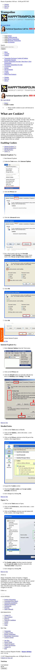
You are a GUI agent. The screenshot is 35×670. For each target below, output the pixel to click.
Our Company (8, 617)
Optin (6, 625)
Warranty (7, 607)
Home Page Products (10, 74)
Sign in (6, 7)
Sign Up (6, 6)
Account (6, 53)
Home (6, 103)
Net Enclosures (8, 69)
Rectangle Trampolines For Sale (13, 64)
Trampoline (7, 631)
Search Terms (8, 642)
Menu (6, 52)
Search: (3, 45)
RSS (5, 648)
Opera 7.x (7, 151)
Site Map (6, 640)
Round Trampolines (10, 634)
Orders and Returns (9, 645)
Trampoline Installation (10, 603)
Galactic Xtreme (9, 637)
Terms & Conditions (10, 620)
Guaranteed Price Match (11, 601)
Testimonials (7, 606)
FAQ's (6, 623)
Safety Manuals (8, 609)
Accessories (7, 66)
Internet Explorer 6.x (10, 148)
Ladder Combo (8, 632)
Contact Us (7, 615)
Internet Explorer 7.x (10, 146)
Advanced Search (9, 644)
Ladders (6, 73)
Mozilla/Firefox (8, 150)
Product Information (10, 599)
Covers (6, 71)
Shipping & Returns (10, 604)
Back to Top (4, 341)
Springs (6, 68)
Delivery (6, 618)
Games (6, 622)
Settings (6, 55)
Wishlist (6, 4)
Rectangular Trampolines (11, 636)
